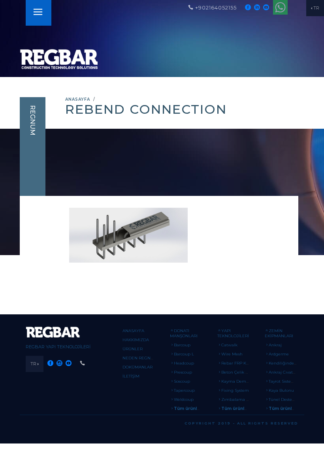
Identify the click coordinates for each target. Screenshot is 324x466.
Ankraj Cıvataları (285, 372)
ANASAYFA (77, 99)
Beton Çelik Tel (236, 372)
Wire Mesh (232, 354)
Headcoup (184, 363)
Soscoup (182, 381)
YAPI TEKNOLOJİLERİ (233, 333)
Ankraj (275, 345)
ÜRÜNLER (132, 348)
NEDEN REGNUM (140, 358)
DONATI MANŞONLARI (184, 333)
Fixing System (235, 390)
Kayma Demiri (235, 381)
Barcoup (182, 345)
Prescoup (183, 372)
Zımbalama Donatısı (241, 399)
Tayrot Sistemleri (285, 381)
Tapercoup (184, 390)
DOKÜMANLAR (137, 367)
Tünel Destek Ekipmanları (294, 399)
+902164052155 (216, 7)
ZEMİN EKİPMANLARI (279, 333)
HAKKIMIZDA (135, 339)
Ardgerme (279, 354)
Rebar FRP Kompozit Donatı (249, 363)
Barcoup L (184, 354)
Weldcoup (184, 399)
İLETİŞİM (130, 376)
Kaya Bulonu (281, 390)
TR (316, 8)
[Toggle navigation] (38, 13)
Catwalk (229, 345)
